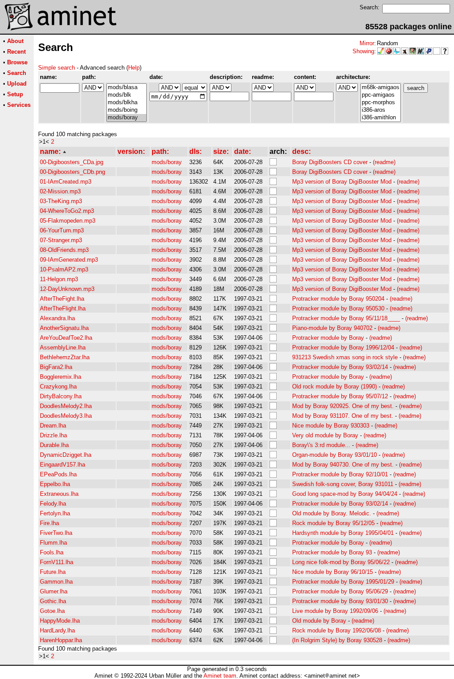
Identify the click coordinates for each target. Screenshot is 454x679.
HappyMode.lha (60, 620)
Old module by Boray (319, 620)
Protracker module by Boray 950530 (338, 308)
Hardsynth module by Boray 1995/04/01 (343, 533)
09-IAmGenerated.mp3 (69, 259)
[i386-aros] (380, 110)
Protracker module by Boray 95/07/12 (340, 396)
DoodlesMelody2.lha (66, 406)
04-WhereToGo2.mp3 (67, 211)
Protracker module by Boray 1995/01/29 (343, 581)
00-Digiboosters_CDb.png (72, 172)
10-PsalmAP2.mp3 (64, 269)
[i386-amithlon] (380, 118)
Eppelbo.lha (55, 484)
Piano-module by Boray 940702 (332, 328)
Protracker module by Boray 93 (332, 552)
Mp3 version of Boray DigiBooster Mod (341, 181)
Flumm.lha (53, 542)
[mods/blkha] (126, 102)
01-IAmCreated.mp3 (65, 181)
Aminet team (220, 675)
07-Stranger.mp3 (61, 240)
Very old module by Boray (325, 435)
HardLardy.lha (57, 630)
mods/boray (167, 162)
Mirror (367, 43)
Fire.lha (49, 523)
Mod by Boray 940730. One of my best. (343, 464)
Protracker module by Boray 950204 (338, 298)
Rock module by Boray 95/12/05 (333, 523)
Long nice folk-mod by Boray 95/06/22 (341, 562)
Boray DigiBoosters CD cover (330, 162)
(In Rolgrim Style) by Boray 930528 (337, 640)
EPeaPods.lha (58, 474)
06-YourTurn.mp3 (62, 230)
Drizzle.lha (53, 435)
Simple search (56, 67)
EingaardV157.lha (62, 464)
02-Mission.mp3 (60, 191)
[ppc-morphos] (380, 102)
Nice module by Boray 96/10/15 (332, 572)
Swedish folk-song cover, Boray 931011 (342, 484)
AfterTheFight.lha (62, 298)
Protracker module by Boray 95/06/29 (340, 591)
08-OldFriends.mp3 (64, 250)
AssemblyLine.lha (63, 347)
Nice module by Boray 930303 (330, 425)
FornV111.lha (56, 562)
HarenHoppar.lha (61, 640)
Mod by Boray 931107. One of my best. (342, 415)
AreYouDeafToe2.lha (66, 337)
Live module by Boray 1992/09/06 (335, 611)
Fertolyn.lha (55, 513)
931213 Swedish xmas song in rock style (345, 357)
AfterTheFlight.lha (63, 308)
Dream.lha (53, 425)
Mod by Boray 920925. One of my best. (343, 406)
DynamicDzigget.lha (65, 454)
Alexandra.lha (57, 318)
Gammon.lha (56, 581)
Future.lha (53, 572)
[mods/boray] (126, 118)
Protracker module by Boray (328, 337)
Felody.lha (53, 503)
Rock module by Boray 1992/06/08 (336, 630)
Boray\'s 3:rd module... (321, 445)
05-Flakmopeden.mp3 (67, 220)
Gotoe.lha (52, 611)
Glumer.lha (53, 591)
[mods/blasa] (126, 87)
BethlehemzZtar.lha (65, 357)
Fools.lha (51, 552)
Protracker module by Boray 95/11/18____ (346, 318)
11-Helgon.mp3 (59, 279)
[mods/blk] (126, 95)
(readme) (384, 162)
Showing (363, 51)
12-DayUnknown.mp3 (67, 289)
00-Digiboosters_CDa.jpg (71, 162)
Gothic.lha (53, 601)
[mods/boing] (126, 110)
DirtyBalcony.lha (61, 396)
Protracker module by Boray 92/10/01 (340, 474)
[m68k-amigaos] (380, 87)
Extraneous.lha (59, 494)
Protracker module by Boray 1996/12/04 (343, 347)
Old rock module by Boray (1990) (334, 386)
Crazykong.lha (58, 386)
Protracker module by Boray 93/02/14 (340, 367)
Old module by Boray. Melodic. (331, 513)
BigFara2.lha (56, 367)
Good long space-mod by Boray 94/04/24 (344, 494)
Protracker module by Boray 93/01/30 (340, 601)
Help (134, 67)
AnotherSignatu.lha (64, 328)
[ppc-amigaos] (380, 95)
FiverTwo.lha (56, 533)
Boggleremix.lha (60, 376)
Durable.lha (54, 445)
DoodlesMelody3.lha (66, 415)
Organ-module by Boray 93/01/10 (334, 454)
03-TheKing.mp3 (61, 201)
